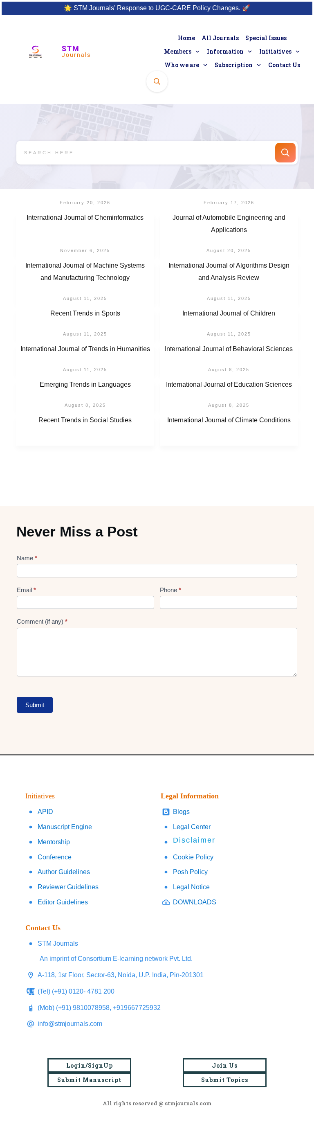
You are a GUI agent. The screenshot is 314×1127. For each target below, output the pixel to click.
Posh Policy (190, 871)
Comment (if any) (42, 621)
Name (27, 557)
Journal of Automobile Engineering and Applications (229, 234)
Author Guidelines (64, 871)
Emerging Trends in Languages (85, 395)
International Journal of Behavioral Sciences (229, 359)
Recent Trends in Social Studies (85, 431)
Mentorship (54, 841)
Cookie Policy (193, 857)
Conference (55, 857)
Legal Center (192, 826)
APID (45, 811)
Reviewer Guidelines (68, 887)
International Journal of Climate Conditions (229, 431)
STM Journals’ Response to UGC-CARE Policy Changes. (157, 8)
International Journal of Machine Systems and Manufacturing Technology (85, 282)
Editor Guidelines (63, 902)
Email (26, 589)
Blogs (181, 811)
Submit (34, 704)
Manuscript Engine (65, 826)
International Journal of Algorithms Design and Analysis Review (229, 282)
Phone (170, 589)
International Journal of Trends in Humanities (85, 359)
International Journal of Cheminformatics (85, 234)
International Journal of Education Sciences (229, 395)
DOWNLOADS (194, 902)
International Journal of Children (229, 324)
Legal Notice (191, 887)
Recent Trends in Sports (85, 324)
